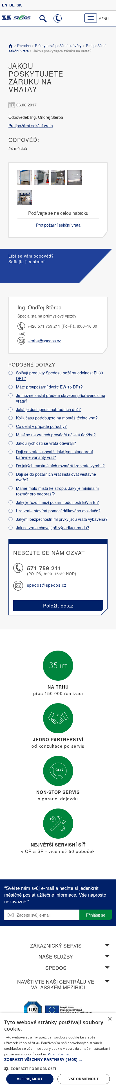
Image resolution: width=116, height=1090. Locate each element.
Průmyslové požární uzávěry (58, 45)
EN (4, 5)
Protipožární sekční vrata (30, 125)
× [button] (110, 1019)
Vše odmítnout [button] (83, 1078)
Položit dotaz (58, 605)
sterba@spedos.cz (44, 340)
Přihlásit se (95, 915)
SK (19, 5)
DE (12, 5)
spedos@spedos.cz (46, 585)
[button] (58, 1059)
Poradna (24, 45)
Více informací (59, 1054)
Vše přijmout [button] (30, 1078)
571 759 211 (44, 568)
